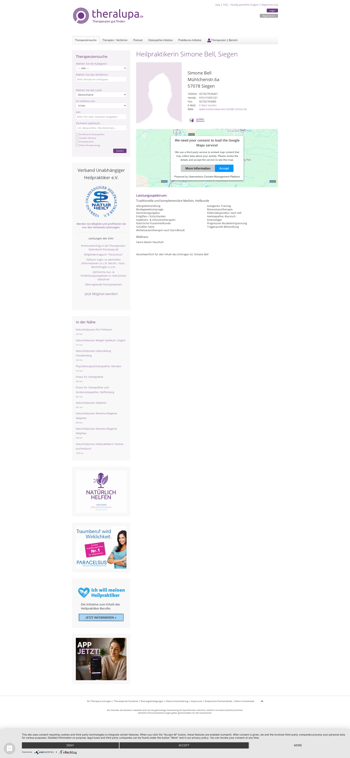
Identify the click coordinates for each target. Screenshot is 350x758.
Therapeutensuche (86, 40)
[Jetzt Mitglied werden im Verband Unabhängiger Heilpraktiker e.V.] (101, 201)
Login (272, 10)
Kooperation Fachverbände (218, 701)
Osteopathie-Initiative (160, 40)
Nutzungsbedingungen (152, 701)
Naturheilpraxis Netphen (91, 402)
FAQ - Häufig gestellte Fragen (240, 4)
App (217, 4)
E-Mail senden (208, 105)
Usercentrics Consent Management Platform (214, 176)
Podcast (138, 40)
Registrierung (269, 4)
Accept (224, 168)
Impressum (196, 701)
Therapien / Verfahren (115, 40)
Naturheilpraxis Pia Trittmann (94, 329)
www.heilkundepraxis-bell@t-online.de (223, 109)
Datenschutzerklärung (177, 701)
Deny (70, 745)
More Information (197, 168)
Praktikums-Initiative (189, 40)
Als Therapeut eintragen (99, 701)
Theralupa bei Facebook (126, 701)
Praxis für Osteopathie (89, 377)
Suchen (120, 150)
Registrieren (269, 15)
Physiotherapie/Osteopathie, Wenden (98, 366)
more (298, 745)
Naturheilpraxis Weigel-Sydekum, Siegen (100, 340)
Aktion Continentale (244, 701)
